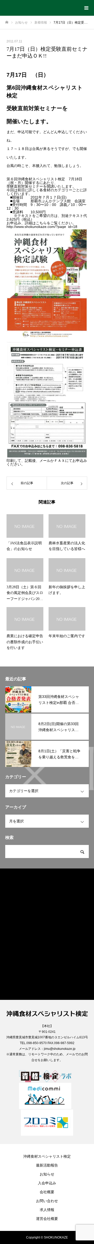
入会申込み (47, 1183)
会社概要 (47, 1192)
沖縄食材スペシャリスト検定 (47, 1156)
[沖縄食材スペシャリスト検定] (41, 6)
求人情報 (47, 1210)
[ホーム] (6, 22)
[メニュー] (86, 8)
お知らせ (47, 1174)
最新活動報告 (47, 1165)
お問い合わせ (47, 1201)
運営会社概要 (47, 1219)
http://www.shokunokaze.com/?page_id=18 (42, 227)
